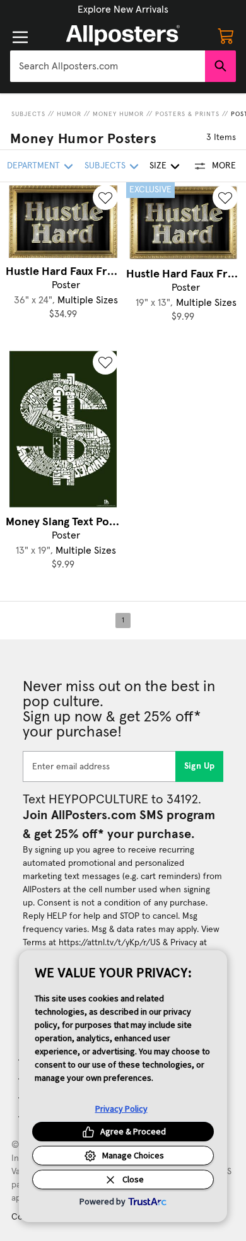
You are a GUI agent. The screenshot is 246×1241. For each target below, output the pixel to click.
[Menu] (20, 37)
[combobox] (107, 66)
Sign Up (199, 766)
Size (158, 165)
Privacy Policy (121, 1108)
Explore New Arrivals (123, 9)
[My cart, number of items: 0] (226, 35)
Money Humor (118, 114)
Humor (69, 114)
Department (33, 165)
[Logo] (123, 35)
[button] (123, 9)
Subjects (28, 114)
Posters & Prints (187, 114)
